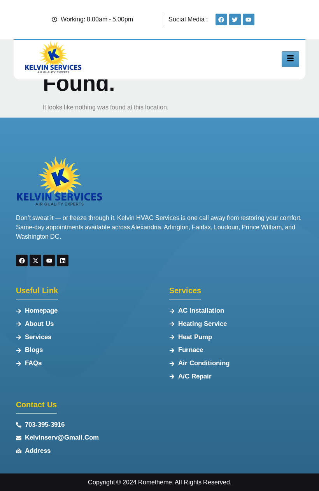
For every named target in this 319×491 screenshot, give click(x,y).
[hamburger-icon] (290, 59)
